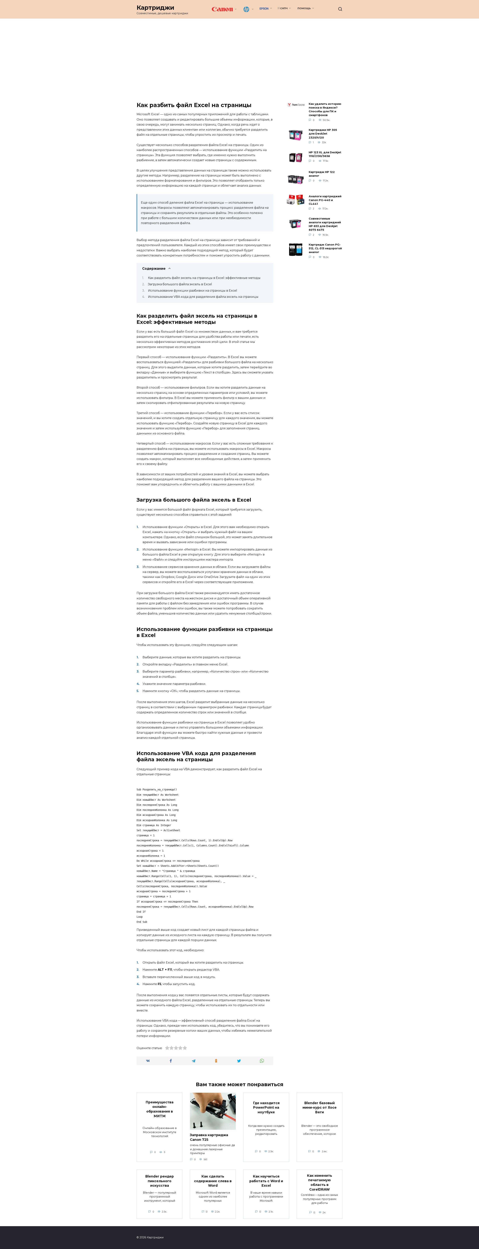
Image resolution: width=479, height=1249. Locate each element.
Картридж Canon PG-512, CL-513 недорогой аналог (325, 248)
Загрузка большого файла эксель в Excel (180, 284)
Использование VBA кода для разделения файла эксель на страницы (203, 297)
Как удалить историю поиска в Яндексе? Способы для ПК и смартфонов (325, 109)
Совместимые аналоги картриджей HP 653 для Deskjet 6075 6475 (325, 224)
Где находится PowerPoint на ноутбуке (266, 1107)
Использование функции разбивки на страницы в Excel (192, 290)
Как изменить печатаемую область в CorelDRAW (319, 1182)
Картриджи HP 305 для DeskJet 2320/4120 (323, 133)
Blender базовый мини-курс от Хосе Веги (320, 1107)
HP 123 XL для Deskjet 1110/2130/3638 (325, 154)
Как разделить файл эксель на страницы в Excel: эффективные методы (204, 278)
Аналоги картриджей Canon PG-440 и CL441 (325, 200)
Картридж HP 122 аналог (322, 173)
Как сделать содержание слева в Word (213, 1180)
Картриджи (155, 7)
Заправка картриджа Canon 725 (209, 1137)
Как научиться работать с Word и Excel (266, 1180)
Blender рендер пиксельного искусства (159, 1180)
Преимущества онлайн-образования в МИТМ (159, 1109)
